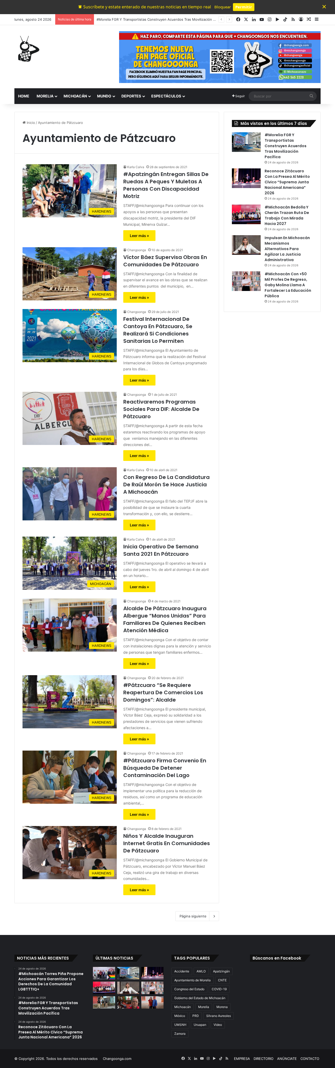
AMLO (201, 971)
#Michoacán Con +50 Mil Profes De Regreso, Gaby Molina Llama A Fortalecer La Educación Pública (288, 285)
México (179, 1016)
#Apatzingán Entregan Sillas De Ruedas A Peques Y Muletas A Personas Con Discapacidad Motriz (166, 185)
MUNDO (104, 96)
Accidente (181, 971)
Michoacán (182, 1007)
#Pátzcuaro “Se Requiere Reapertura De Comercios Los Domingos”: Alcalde (163, 692)
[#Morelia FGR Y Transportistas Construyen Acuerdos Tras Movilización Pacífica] (246, 142)
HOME (23, 96)
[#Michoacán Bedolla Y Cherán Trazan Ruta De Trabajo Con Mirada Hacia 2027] (246, 214)
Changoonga (136, 250)
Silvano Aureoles (218, 1016)
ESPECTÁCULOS (166, 96)
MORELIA (45, 96)
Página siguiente (193, 916)
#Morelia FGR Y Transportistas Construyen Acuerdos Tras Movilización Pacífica (285, 145)
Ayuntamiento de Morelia (192, 980)
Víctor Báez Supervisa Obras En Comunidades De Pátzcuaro (165, 261)
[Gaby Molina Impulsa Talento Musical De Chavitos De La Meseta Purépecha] (152, 1002)
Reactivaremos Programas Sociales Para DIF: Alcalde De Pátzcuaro (161, 409)
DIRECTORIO (263, 1058)
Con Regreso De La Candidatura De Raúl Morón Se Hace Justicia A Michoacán (166, 485)
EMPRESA (242, 1058)
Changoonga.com (117, 1058)
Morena (222, 1007)
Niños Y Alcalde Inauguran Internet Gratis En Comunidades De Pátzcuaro (166, 843)
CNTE (222, 980)
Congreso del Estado (189, 989)
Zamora (180, 1034)
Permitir (243, 6)
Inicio (30, 122)
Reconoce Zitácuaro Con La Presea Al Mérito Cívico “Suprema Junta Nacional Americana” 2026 (174, 19)
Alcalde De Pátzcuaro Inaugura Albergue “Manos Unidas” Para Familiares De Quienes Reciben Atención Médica (164, 619)
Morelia (203, 1007)
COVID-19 (219, 989)
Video (218, 1025)
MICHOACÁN (75, 96)
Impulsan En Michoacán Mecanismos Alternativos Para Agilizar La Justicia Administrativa (287, 248)
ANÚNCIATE (287, 1058)
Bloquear (222, 6)
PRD (195, 1016)
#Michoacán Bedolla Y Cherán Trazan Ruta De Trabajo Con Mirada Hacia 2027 (287, 215)
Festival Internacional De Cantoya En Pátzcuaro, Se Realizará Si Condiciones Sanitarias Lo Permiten (157, 330)
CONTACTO (309, 1058)
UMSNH (180, 1025)
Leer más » (139, 235)
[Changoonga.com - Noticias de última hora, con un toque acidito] (27, 49)
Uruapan (200, 1025)
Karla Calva (135, 167)
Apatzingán (221, 971)
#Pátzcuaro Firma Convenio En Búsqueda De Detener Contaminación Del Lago (164, 768)
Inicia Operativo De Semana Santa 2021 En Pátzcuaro (160, 550)
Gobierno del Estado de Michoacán (199, 998)
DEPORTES (131, 96)
